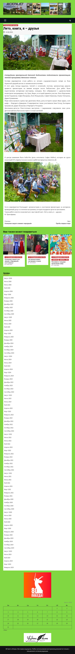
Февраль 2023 (9, 415)
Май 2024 (7, 366)
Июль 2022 (7, 437)
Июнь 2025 (7, 324)
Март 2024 (7, 372)
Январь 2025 (8, 340)
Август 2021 (8, 473)
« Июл (5, 630)
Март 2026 (7, 294)
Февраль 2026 (9, 298)
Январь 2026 (8, 301)
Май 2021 (7, 483)
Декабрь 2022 (8, 421)
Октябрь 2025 (8, 311)
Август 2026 (8, 278)
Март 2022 (7, 450)
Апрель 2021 (8, 486)
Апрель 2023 (8, 408)
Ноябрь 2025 (8, 307)
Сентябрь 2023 (9, 392)
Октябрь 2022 (8, 428)
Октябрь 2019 (8, 545)
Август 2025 (8, 317)
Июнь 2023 (7, 402)
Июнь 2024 (7, 363)
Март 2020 (7, 528)
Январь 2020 (8, 535)
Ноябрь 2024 (8, 346)
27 (37, 623)
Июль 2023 (7, 398)
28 (47, 623)
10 (8, 616)
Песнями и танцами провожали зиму (58, 263)
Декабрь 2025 (8, 304)
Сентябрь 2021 (9, 470)
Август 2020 (8, 512)
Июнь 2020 (7, 519)
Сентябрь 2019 (9, 548)
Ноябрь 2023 (8, 385)
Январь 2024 (8, 379)
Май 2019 (7, 558)
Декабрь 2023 (8, 382)
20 (37, 619)
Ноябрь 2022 (8, 424)
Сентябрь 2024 (9, 353)
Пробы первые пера (63, 222)
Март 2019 (7, 564)
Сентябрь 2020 (9, 509)
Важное (55, 259)
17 (8, 619)
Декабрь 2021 (8, 460)
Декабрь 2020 (8, 499)
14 (47, 616)
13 (37, 616)
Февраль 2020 (9, 532)
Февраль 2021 (9, 493)
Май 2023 (7, 405)
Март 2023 (7, 411)
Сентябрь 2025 (9, 314)
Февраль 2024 (9, 376)
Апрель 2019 (8, 561)
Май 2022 (7, 444)
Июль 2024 (7, 359)
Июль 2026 (7, 281)
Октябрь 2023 (8, 389)
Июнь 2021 (7, 480)
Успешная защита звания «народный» (18, 222)
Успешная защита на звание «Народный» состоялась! (12, 261)
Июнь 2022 (7, 441)
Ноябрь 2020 (8, 502)
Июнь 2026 (7, 285)
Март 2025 (7, 333)
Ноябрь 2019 (8, 541)
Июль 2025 (7, 320)
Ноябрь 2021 (8, 463)
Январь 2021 (8, 496)
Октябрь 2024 (8, 350)
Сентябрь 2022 (9, 431)
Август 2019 (8, 551)
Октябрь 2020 (8, 506)
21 (47, 619)
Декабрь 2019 (8, 538)
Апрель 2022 (8, 447)
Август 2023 (8, 395)
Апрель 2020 (8, 525)
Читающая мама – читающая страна (34, 260)
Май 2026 (7, 288)
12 (27, 616)
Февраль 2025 (9, 337)
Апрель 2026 (8, 291)
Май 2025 (7, 327)
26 (27, 623)
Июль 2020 (7, 515)
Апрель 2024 (8, 369)
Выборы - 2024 (64, 259)
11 (18, 616)
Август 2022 (8, 434)
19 (27, 619)
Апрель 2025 (8, 330)
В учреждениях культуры (11, 25)
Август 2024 (8, 356)
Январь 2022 (8, 457)
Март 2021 (7, 489)
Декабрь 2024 (8, 343)
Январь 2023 (8, 418)
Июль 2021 (7, 476)
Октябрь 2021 (8, 467)
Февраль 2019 (9, 567)
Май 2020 (7, 522)
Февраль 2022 (9, 454)
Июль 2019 (7, 554)
